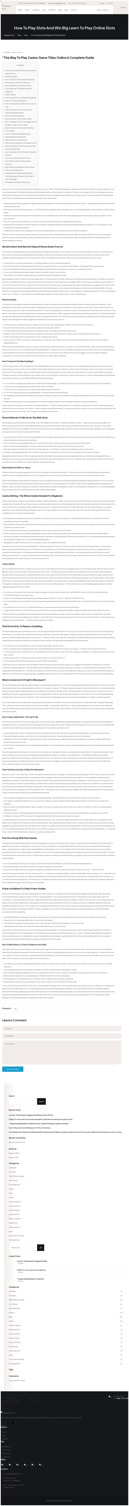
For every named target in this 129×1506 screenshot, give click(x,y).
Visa (43, 10)
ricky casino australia (16, 1236)
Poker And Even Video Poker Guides (18, 119)
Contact (110, 3)
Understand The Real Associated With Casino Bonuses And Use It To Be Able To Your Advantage (20, 176)
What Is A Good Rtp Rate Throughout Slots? (21, 143)
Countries (51, 10)
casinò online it (14, 1214)
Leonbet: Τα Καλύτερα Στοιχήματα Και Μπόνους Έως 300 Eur (31, 1115)
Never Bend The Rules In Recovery (17, 182)
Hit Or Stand (9, 131)
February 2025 (14, 1153)
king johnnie (13, 1223)
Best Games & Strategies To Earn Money (19, 167)
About (27, 10)
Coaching (35, 10)
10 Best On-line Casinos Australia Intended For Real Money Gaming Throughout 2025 (40, 1119)
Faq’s (103, 3)
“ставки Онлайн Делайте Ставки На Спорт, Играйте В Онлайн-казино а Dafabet (38, 1124)
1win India (12, 1172)
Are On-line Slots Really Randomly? (18, 134)
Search (11, 1096)
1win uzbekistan (14, 1185)
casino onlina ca (14, 1206)
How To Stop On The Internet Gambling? (19, 80)
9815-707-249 (121, 1398)
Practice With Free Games (14, 116)
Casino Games (10, 95)
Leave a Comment (16, 52)
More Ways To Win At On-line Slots (17, 83)
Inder (8, 52)
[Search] (40, 1247)
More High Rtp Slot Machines (15, 137)
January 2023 (13, 1157)
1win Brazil (12, 1168)
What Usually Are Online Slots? (16, 140)
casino (11, 1197)
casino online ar (14, 1210)
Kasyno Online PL (15, 1219)
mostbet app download (44, 378)
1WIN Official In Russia (16, 1176)
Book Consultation (103, 10)
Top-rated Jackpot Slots (14, 170)
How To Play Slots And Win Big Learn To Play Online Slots (30, 1128)
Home (20, 10)
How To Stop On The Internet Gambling (19, 128)
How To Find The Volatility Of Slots (17, 158)
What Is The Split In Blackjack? (16, 101)
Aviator (11, 1189)
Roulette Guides (11, 76)
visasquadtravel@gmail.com (57, 3)
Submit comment (13, 1069)
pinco (11, 1231)
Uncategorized (14, 1240)
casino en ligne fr (15, 1202)
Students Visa (7, 1453)
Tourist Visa (6, 1450)
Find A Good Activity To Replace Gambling (20, 98)
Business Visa (6, 1446)
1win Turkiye (13, 1180)
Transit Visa (6, 1457)
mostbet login (81, 294)
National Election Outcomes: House (18, 86)
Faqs (66, 10)
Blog (60, 10)
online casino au (14, 1227)
